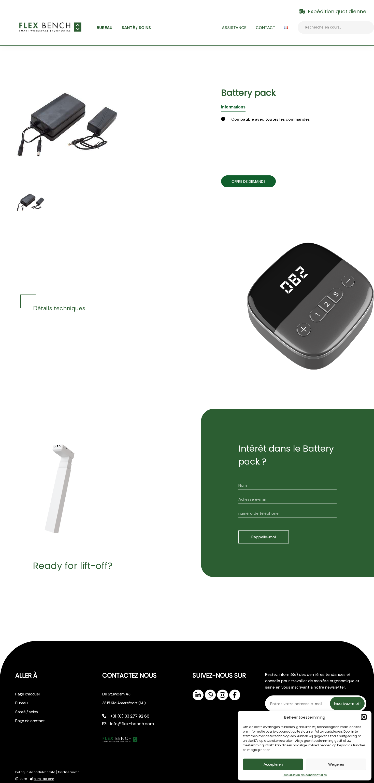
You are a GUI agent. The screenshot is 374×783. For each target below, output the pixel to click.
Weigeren (336, 764)
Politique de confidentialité (35, 772)
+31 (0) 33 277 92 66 (129, 716)
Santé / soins (136, 27)
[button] (363, 717)
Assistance (234, 27)
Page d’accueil (27, 694)
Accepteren (273, 764)
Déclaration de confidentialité (305, 775)
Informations (233, 107)
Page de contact (30, 720)
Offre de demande (248, 181)
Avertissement (68, 772)
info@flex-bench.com (132, 724)
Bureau (104, 27)
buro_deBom (44, 778)
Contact (265, 27)
